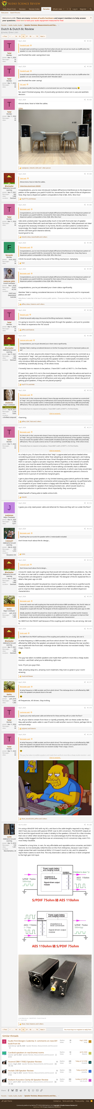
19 (9, 1084)
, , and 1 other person (36, 168)
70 (37, 36)
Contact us (57, 1101)
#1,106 (89, 243)
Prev (5, 36)
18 (55, 1082)
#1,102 (89, 66)
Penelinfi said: (24, 45)
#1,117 (89, 682)
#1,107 (89, 269)
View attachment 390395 (32, 186)
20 (12, 1084)
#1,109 (89, 336)
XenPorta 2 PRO (38, 1107)
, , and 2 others (34, 237)
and (29, 199)
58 (30, 36)
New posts (4, 13)
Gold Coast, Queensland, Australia (12, 295)
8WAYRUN (58, 1107)
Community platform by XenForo (35, 1105)
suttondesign (12, 1046)
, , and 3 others (32, 1024)
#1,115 (89, 596)
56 (23, 36)
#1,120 (89, 825)
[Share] (84, 41)
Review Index (34, 9)
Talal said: (23, 178)
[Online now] (9, 184)
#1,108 (89, 310)
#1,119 (89, 734)
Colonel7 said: (24, 565)
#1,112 (89, 503)
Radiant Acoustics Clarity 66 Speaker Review (28, 1079)
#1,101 (89, 41)
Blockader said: (25, 209)
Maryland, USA (11, 555)
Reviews (22, 9)
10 (55, 1064)
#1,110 (89, 390)
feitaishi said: (24, 315)
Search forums (15, 13)
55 (20, 36)
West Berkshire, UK (10, 851)
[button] (63, 9)
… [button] (12, 36)
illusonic (84, 1054)
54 (16, 36)
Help (87, 1101)
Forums (46, 9)
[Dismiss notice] (91, 18)
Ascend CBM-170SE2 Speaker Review (25, 1061)
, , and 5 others (33, 304)
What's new (57, 9)
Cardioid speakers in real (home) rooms (26, 1052)
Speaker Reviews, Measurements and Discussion (41, 1046)
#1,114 (89, 560)
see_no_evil (83, 1081)
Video (20, 108)
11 (9, 1066)
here (22, 20)
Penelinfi (84, 1063)
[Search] (90, 9)
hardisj (5, 32)
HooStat (10, 1055)
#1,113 (89, 529)
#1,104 (89, 174)
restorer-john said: (26, 340)
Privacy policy (79, 1101)
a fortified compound (9, 417)
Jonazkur (84, 1072)
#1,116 (89, 629)
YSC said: (23, 84)
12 (12, 1066)
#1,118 (89, 708)
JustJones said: (25, 712)
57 (27, 36)
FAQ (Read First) (9, 9)
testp (85, 1042)
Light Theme (7, 1101)
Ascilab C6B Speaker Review (20, 1070)
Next (42, 36)
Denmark (13, 198)
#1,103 (89, 100)
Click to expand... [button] (55, 413)
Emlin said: (23, 633)
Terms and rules (67, 1101)
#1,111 (89, 427)
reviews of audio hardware (42, 18)
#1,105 (89, 205)
